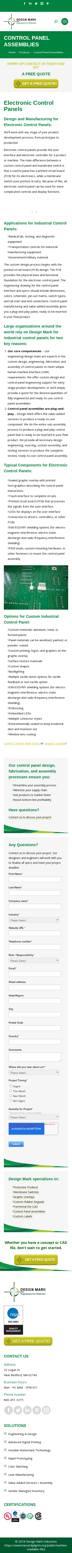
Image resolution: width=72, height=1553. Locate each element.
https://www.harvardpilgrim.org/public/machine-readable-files (36, 1547)
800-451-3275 (13, 1400)
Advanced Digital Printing (24, 1442)
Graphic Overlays (24, 1197)
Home (12, 52)
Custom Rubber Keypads (29, 1202)
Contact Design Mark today (22, 743)
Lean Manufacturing (21, 1474)
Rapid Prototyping (20, 1458)
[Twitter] (36, 3)
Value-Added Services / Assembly (30, 1483)
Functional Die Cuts (26, 1206)
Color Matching (18, 1466)
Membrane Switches (26, 1192)
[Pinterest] (47, 3)
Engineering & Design (22, 1434)
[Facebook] (24, 3)
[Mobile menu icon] (64, 21)
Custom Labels (23, 1216)
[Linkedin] (30, 3)
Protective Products (26, 1187)
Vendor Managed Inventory (26, 1491)
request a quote (55, 743)
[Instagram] (41, 3)
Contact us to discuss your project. (30, 817)
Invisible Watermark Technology (29, 1450)
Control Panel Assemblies (29, 1211)
